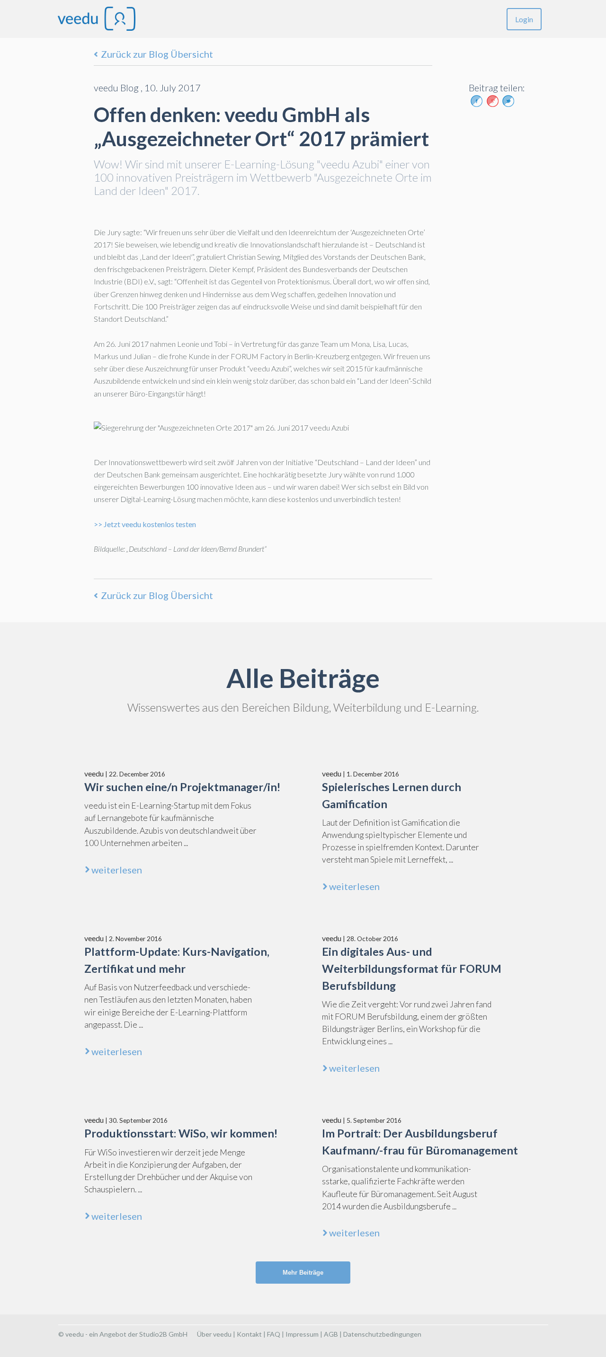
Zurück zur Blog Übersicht (157, 54)
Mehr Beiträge (303, 1272)
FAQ (273, 1334)
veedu (94, 773)
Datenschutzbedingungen (382, 1334)
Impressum (302, 1334)
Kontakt (249, 1334)
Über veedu (214, 1334)
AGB (331, 1334)
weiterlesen (116, 869)
